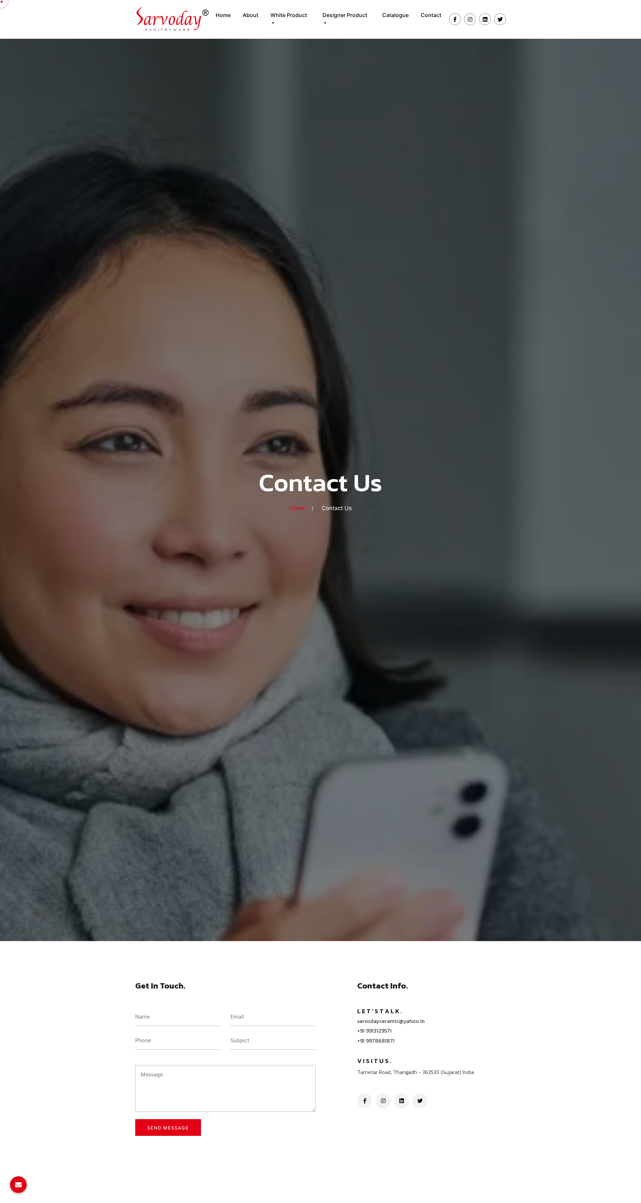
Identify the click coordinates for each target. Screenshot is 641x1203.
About (250, 15)
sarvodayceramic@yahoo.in (391, 1021)
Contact (431, 15)
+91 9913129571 (374, 1031)
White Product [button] (288, 15)
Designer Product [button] (345, 15)
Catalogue (395, 15)
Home (223, 15)
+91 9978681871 (376, 1041)
